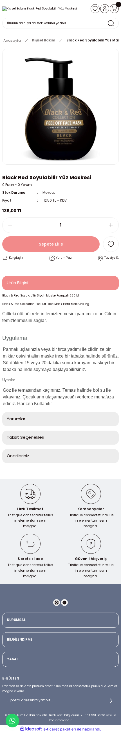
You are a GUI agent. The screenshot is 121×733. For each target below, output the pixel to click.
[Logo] (39, 8)
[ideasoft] (31, 729)
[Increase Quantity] (113, 225)
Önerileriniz (18, 456)
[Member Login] (104, 8)
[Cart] (114, 8)
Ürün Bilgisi (17, 283)
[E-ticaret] (59, 729)
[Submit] (110, 700)
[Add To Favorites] (111, 244)
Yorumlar (16, 419)
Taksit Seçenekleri (25, 437)
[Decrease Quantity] (8, 225)
